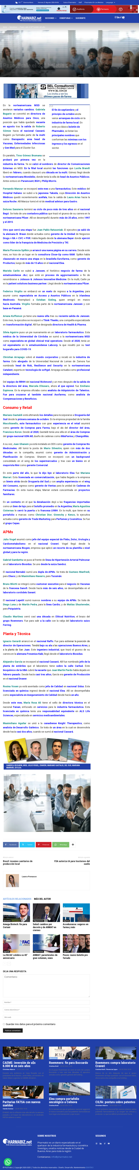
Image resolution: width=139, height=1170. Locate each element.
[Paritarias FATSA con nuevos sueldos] (23, 1092)
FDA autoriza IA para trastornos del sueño (72, 862)
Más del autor (42, 898)
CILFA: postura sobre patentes (115, 1102)
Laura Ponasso (11, 72)
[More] (73, 844)
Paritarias (7, 1097)
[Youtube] (123, 16)
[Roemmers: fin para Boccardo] (69, 1053)
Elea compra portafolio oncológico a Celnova (64, 1100)
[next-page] (9, 963)
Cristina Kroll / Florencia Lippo (106, 1069)
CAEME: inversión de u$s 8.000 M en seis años (19, 1064)
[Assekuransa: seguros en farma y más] (76, 912)
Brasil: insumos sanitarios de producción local (17, 862)
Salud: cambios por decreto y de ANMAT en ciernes (44, 927)
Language (109, 2)
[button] (8, 1162)
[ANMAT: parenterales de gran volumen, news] (46, 943)
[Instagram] (116, 16)
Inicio (5, 27)
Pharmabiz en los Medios (93, 2)
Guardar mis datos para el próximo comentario (30, 1024)
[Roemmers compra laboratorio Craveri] (115, 1053)
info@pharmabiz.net (61, 1156)
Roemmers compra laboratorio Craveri (115, 1064)
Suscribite (80, 18)
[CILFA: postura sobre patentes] (115, 1092)
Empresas (7, 1058)
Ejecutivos (13, 27)
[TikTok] (121, 16)
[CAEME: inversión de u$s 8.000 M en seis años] (23, 1053)
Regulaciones (38, 921)
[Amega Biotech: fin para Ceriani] (16, 912)
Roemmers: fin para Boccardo (68, 1063)
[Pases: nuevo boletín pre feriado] (76, 943)
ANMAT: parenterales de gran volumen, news (45, 956)
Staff (80, 2)
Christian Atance (9, 1069)
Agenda (66, 921)
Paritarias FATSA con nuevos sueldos (21, 1103)
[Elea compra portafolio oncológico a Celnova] (69, 1089)
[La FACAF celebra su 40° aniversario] (16, 943)
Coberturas (64, 18)
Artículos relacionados (17, 898)
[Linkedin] (118, 16)
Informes (99, 1058)
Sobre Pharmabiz (69, 2)
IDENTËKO (90, 1167)
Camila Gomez (8, 1109)
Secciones (49, 18)
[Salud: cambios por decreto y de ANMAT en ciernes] (46, 912)
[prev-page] (4, 963)
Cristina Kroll (53, 1066)
